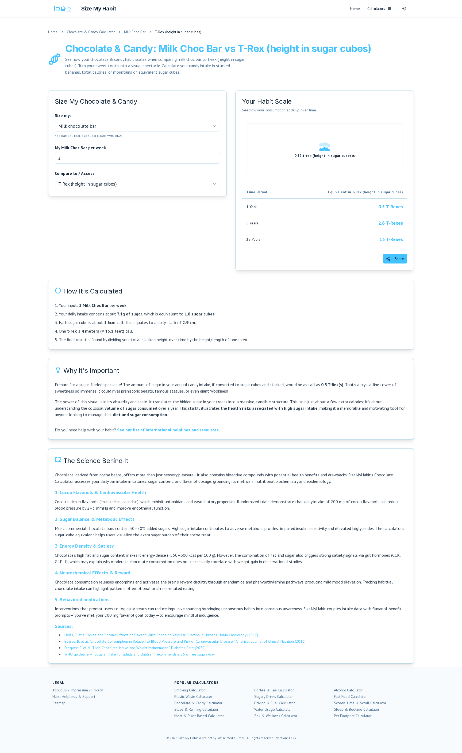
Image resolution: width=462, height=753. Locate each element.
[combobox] (137, 126)
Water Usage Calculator (273, 709)
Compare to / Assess (75, 173)
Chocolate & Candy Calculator (91, 31)
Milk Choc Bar (135, 31)
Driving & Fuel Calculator (274, 703)
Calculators (376, 8)
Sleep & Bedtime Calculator (356, 709)
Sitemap (59, 703)
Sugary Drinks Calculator (273, 696)
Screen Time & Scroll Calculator (360, 703)
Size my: (63, 115)
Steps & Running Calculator (196, 709)
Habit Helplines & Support (73, 696)
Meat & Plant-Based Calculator (199, 715)
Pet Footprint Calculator (353, 715)
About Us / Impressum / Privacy (77, 690)
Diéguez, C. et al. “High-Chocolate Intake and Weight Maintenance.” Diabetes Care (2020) (135, 647)
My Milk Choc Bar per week (80, 147)
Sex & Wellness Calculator (275, 715)
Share (399, 258)
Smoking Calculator (189, 690)
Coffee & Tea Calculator (274, 690)
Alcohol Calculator (348, 690)
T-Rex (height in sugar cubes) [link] (178, 31)
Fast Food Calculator (350, 696)
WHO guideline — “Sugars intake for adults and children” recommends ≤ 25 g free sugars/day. (139, 654)
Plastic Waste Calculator (193, 696)
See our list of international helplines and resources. (168, 429)
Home (355, 8)
